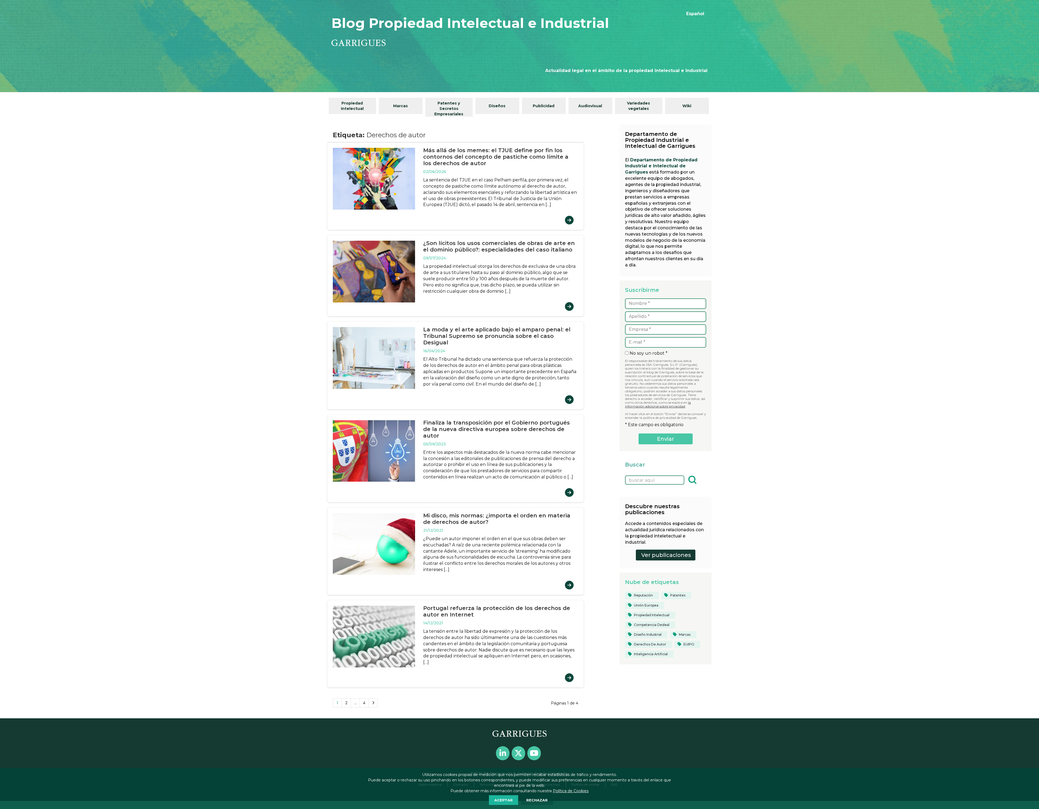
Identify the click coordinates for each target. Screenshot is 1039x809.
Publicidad (543, 105)
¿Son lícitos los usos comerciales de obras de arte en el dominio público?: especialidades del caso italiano (499, 246)
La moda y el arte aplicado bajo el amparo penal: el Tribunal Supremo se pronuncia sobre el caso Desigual (496, 336)
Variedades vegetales (638, 106)
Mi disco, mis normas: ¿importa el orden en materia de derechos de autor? (496, 518)
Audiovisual (590, 105)
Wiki (686, 105)
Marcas (400, 105)
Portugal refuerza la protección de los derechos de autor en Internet (496, 611)
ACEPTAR (503, 800)
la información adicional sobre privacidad (658, 404)
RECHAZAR (537, 800)
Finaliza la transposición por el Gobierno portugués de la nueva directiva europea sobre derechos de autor (496, 429)
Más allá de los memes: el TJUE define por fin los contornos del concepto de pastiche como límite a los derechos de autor (495, 157)
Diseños (497, 105)
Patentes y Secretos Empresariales (448, 108)
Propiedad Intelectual (352, 106)
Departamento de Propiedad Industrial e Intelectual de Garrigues (661, 166)
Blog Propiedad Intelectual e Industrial (470, 23)
